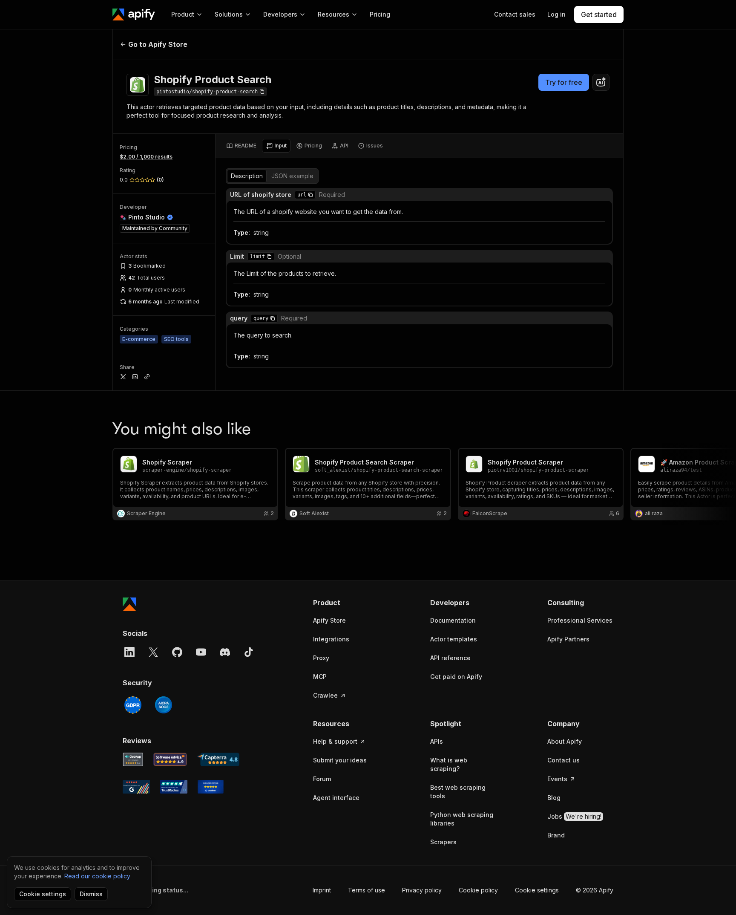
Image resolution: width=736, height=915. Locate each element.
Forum (322, 778)
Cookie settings (537, 890)
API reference (450, 657)
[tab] (241, 146)
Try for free (563, 82)
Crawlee (325, 695)
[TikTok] (249, 652)
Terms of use (366, 890)
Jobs (574, 816)
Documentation (453, 620)
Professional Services (579, 620)
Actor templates (453, 639)
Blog (554, 797)
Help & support (335, 741)
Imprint (322, 890)
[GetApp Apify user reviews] (133, 759)
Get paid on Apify (456, 676)
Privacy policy (422, 890)
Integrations (331, 639)
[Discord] (225, 652)
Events (557, 778)
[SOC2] (163, 705)
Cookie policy (478, 890)
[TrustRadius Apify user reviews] (173, 787)
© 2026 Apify (594, 890)
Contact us (563, 760)
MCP (320, 676)
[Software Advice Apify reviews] (170, 759)
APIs (436, 741)
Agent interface (336, 797)
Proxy (321, 657)
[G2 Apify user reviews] (136, 787)
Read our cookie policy (97, 876)
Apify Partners (568, 639)
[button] (310, 194)
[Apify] (133, 14)
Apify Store (329, 620)
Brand (556, 835)
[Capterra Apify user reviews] (218, 759)
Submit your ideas (340, 760)
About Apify (564, 741)
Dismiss (91, 894)
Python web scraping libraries (461, 819)
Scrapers (443, 842)
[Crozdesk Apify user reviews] (211, 787)
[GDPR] (133, 705)
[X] (153, 652)
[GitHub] (177, 652)
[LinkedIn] (129, 652)
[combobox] (601, 82)
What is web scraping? (448, 764)
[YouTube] (201, 652)
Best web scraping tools (458, 792)
